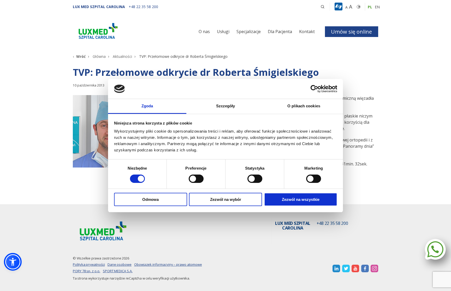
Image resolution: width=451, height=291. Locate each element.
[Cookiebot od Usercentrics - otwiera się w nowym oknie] (314, 89)
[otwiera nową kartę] (336, 268)
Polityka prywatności (89, 264)
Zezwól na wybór (225, 199)
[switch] (196, 179)
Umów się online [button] (351, 31)
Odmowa (150, 199)
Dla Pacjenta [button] (280, 31)
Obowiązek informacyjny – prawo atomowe (168, 264)
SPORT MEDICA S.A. (118, 271)
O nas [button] (204, 31)
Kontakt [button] (307, 31)
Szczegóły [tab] (225, 106)
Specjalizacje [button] (248, 31)
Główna (99, 56)
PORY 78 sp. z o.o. (86, 271)
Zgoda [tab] (147, 106)
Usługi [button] (223, 31)
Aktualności (122, 56)
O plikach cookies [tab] (303, 106)
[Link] (121, 32)
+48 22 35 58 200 (332, 223)
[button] (322, 7)
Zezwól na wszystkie (300, 199)
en (377, 7)
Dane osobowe (120, 264)
